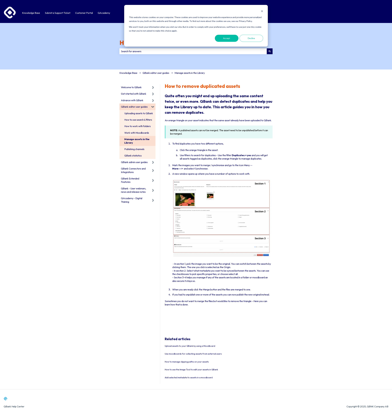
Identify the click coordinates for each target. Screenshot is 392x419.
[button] (153, 87)
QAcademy (104, 12)
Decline (251, 38)
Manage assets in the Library (190, 72)
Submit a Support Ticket (57, 12)
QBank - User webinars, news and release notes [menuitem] (133, 190)
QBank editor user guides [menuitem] (134, 106)
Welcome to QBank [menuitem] (131, 87)
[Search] (270, 51)
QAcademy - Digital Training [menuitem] (131, 200)
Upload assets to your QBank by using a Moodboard (190, 346)
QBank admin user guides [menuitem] (134, 162)
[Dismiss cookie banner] (262, 11)
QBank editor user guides (156, 72)
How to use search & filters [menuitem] (138, 119)
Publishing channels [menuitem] (134, 149)
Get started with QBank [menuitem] (133, 93)
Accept (226, 38)
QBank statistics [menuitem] (133, 155)
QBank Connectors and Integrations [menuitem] (133, 170)
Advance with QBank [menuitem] (132, 100)
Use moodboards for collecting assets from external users (193, 353)
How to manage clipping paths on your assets (187, 361)
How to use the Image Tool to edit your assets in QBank (191, 369)
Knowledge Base (31, 12)
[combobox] (193, 51)
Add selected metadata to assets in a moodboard (189, 377)
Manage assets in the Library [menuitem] (136, 141)
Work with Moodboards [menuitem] (136, 132)
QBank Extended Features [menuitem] (130, 180)
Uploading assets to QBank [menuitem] (138, 113)
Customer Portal (84, 12)
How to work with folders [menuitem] (137, 126)
